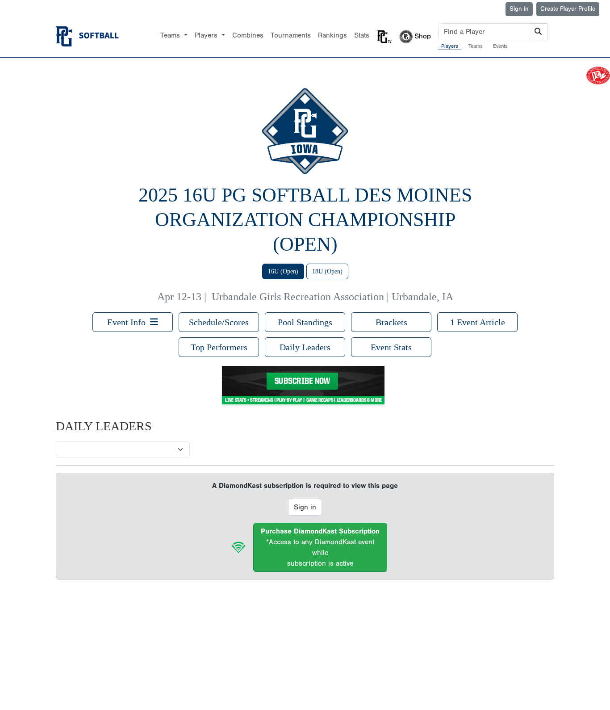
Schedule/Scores (219, 322)
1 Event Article (477, 322)
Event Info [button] (128, 322)
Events (500, 46)
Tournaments (291, 35)
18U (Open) (327, 271)
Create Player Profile (567, 9)
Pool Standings (305, 322)
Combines (247, 35)
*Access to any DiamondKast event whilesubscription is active (320, 547)
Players (449, 46)
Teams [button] (171, 35)
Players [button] (207, 35)
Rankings (332, 35)
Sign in (519, 9)
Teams (475, 46)
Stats (361, 35)
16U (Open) (283, 271)
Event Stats (391, 347)
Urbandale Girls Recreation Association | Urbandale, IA (332, 296)
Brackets (391, 322)
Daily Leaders (305, 347)
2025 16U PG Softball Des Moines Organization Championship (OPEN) (305, 219)
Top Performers (219, 347)
